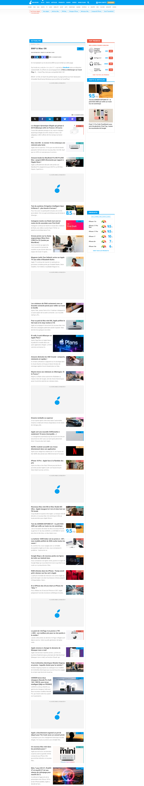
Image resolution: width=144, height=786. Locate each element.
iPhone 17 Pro (93, 231)
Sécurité (108, 7)
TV (46, 7)
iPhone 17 (92, 236)
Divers (114, 7)
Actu (42, 2)
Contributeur (36, 52)
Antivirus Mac (55, 11)
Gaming (78, 7)
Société (93, 7)
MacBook (66, 67)
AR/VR (61, 7)
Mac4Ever (33, 44)
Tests (48, 2)
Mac (38, 7)
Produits (62, 2)
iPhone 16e (92, 246)
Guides (68, 2)
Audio (50, 7)
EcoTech (84, 7)
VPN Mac (64, 11)
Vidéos (74, 2)
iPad (34, 7)
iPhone (30, 7)
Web (97, 7)
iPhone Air (92, 241)
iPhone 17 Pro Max (93, 226)
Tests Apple (46, 11)
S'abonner (111, 2)
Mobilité (56, 7)
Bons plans (82, 2)
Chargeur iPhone (73, 11)
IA (88, 7)
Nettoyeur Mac (85, 11)
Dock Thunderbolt (109, 11)
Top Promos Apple (35, 11)
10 (56, 57)
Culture (102, 7)
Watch (42, 7)
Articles (54, 2)
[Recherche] (88, 2)
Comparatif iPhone (96, 11)
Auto (66, 7)
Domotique (72, 7)
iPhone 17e (92, 221)
